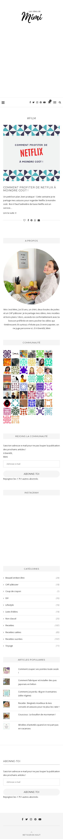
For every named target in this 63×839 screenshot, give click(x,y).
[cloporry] (48, 403)
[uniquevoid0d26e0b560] (48, 386)
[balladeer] (32, 386)
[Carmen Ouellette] (23, 353)
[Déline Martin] (32, 403)
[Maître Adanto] (7, 362)
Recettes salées (32, 632)
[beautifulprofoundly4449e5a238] (48, 378)
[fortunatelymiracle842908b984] (7, 411)
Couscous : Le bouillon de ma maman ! (37, 714)
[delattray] (48, 370)
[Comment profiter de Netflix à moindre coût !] (31, 153)
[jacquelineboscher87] (48, 411)
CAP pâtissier (32, 584)
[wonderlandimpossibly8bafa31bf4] (40, 370)
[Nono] (40, 362)
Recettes (32, 625)
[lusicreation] (7, 386)
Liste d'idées (32, 611)
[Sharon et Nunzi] (23, 394)
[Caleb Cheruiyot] (15, 419)
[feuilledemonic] (15, 411)
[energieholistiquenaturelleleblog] (48, 394)
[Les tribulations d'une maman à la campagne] (7, 378)
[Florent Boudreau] (40, 378)
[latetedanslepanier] (15, 362)
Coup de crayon (32, 591)
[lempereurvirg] (40, 386)
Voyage (32, 645)
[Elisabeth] (7, 394)
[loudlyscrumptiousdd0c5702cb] (23, 411)
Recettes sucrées (32, 639)
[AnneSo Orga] (32, 370)
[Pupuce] (32, 362)
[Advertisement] (31, 64)
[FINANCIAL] (23, 403)
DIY (32, 598)
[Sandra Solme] (23, 378)
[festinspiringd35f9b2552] (32, 394)
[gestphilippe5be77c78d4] (15, 370)
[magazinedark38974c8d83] (48, 362)
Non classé (32, 618)
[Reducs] (32, 411)
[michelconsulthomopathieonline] (7, 353)
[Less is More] (7, 403)
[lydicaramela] (40, 394)
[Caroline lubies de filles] (7, 370)
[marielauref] (32, 353)
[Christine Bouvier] (7, 419)
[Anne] (40, 353)
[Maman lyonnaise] (15, 353)
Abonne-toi (31, 474)
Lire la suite (8, 212)
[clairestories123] (40, 403)
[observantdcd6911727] (15, 386)
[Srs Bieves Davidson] (15, 394)
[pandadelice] (23, 370)
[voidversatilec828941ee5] (23, 386)
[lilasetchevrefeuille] (23, 362)
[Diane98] (15, 403)
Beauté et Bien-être (32, 577)
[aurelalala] (15, 378)
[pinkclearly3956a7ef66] (40, 411)
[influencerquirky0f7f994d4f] (32, 378)
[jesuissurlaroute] (48, 353)
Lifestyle (32, 604)
